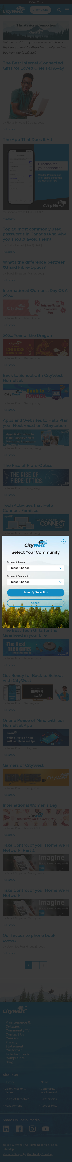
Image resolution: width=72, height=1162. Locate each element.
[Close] (63, 541)
